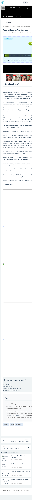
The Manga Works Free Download (19, 479)
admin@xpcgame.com (16, 415)
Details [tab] (9, 22)
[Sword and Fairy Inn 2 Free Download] (6, 474)
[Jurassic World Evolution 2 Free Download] (6, 459)
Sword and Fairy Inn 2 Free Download (20, 471)
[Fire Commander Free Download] (6, 466)
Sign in (26, 2)
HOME (9, 26)
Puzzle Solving (19, 424)
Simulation (6, 424)
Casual (12, 424)
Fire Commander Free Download (19, 464)
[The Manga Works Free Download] (6, 482)
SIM (14, 26)
